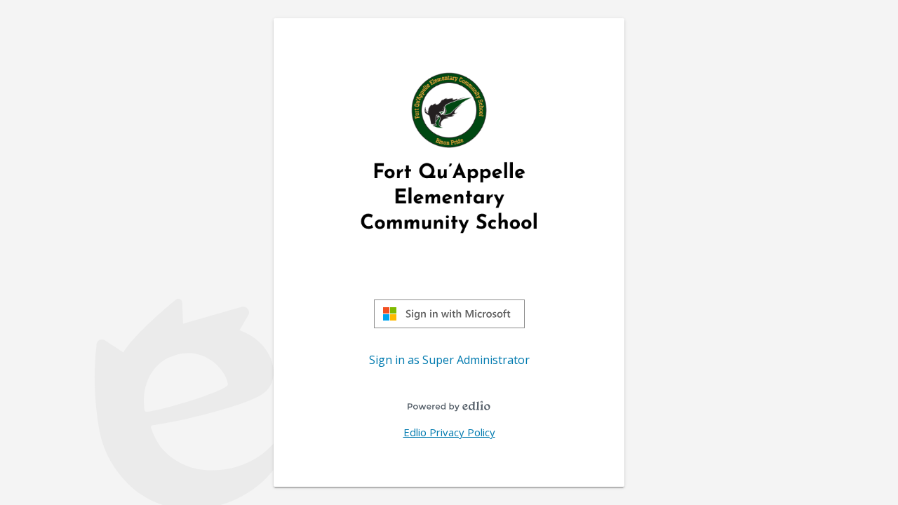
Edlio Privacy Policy (449, 432)
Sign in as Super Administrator (449, 360)
